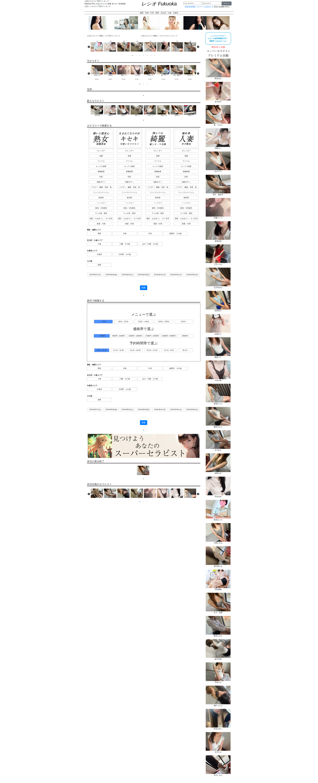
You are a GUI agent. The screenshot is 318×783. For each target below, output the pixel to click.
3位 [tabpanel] (124, 41)
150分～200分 (163, 322)
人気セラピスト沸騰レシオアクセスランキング (159, 36)
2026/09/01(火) (176, 275)
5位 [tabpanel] (151, 41)
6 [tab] (151, 55)
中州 (150, 233)
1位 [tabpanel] (97, 41)
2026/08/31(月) (160, 275)
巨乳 (101, 177)
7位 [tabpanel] (177, 41)
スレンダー (101, 151)
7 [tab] (154, 55)
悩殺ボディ (101, 182)
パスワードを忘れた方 (204, 7)
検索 (144, 288)
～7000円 (101, 336)
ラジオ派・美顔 (101, 213)
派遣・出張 (101, 224)
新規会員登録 (190, 7)
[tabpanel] (97, 73)
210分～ (184, 322)
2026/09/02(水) (192, 275)
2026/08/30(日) (144, 275)
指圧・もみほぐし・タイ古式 (101, 218)
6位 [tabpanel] (164, 41)
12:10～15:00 (118, 350)
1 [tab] (132, 55)
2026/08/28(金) (111, 275)
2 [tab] (136, 55)
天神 (124, 233)
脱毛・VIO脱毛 (101, 208)
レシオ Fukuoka (159, 3)
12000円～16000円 (135, 336)
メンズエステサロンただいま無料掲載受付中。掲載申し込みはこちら (218, 38)
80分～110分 (123, 322)
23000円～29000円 (169, 336)
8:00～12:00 (102, 350)
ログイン (227, 3)
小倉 (99, 244)
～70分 (103, 322)
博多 (99, 233)
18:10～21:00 (152, 350)
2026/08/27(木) (95, 275)
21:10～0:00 (169, 350)
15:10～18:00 (135, 350)
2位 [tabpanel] (111, 41)
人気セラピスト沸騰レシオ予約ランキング (103, 36)
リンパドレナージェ (101, 192)
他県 (99, 265)
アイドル (101, 161)
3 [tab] (140, 55)
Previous (89, 47)
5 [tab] (147, 55)
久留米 (99, 254)
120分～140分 (143, 322)
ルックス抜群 (101, 166)
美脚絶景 (101, 171)
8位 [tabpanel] (190, 41)
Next (198, 47)
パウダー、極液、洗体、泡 (101, 187)
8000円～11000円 (118, 336)
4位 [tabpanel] (137, 41)
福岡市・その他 (175, 233)
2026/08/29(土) (127, 275)
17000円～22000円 (152, 336)
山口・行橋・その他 (150, 244)
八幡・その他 (124, 244)
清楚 (101, 156)
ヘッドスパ (101, 203)
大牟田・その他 (125, 254)
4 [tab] (143, 55)
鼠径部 (101, 198)
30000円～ (185, 336)
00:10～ (185, 350)
